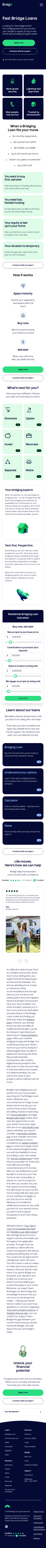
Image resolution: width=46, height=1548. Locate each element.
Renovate (8, 1481)
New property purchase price (23, 632)
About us (28, 1457)
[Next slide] (26, 961)
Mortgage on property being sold (23, 681)
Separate (8, 1485)
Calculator (9, 1447)
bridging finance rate (17, 1313)
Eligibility (8, 1451)
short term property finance (21, 1310)
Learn (27, 1461)
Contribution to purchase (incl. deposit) (23, 649)
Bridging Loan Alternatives (24, 1232)
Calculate (23, 698)
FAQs (7, 1455)
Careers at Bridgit (31, 1465)
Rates (7, 1442)
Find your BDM (30, 1438)
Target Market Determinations (39, 1528)
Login (27, 1442)
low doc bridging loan (21, 1159)
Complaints (37, 1534)
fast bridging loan (30, 1128)
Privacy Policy (38, 1511)
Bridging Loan (10, 1434)
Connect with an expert (20, 51)
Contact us (29, 1475)
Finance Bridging (18, 1115)
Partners (28, 1434)
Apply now (19, 43)
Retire (7, 1473)
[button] (40, 5)
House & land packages (10, 1491)
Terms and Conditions (37, 1517)
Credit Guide (38, 1523)
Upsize (7, 1469)
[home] (7, 5)
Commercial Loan (11, 1438)
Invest (7, 1477)
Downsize (8, 1465)
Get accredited (30, 1447)
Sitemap (36, 1538)
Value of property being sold (23, 666)
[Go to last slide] (20, 961)
